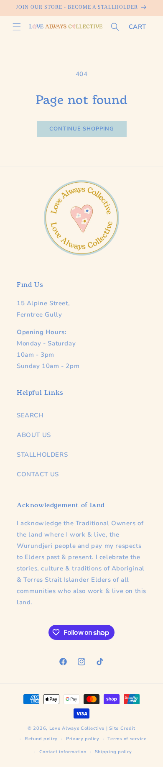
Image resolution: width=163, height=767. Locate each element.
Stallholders (42, 454)
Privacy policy (82, 739)
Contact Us (38, 474)
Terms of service (126, 739)
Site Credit (122, 728)
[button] (17, 27)
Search (30, 415)
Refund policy (41, 739)
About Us (34, 435)
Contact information (63, 752)
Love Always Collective (76, 728)
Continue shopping (81, 129)
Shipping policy (113, 752)
